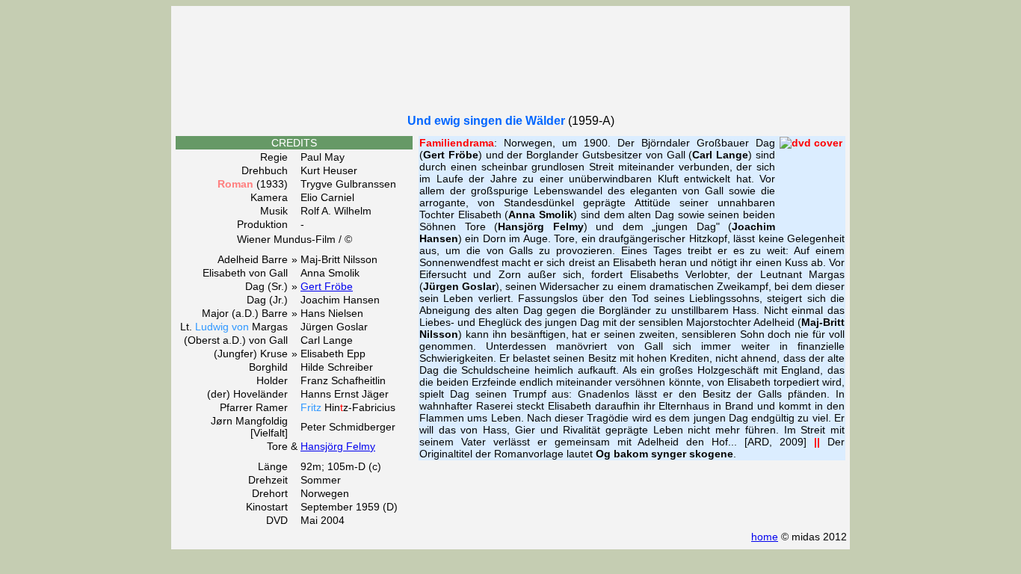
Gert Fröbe (326, 286)
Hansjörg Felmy (337, 446)
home (764, 537)
